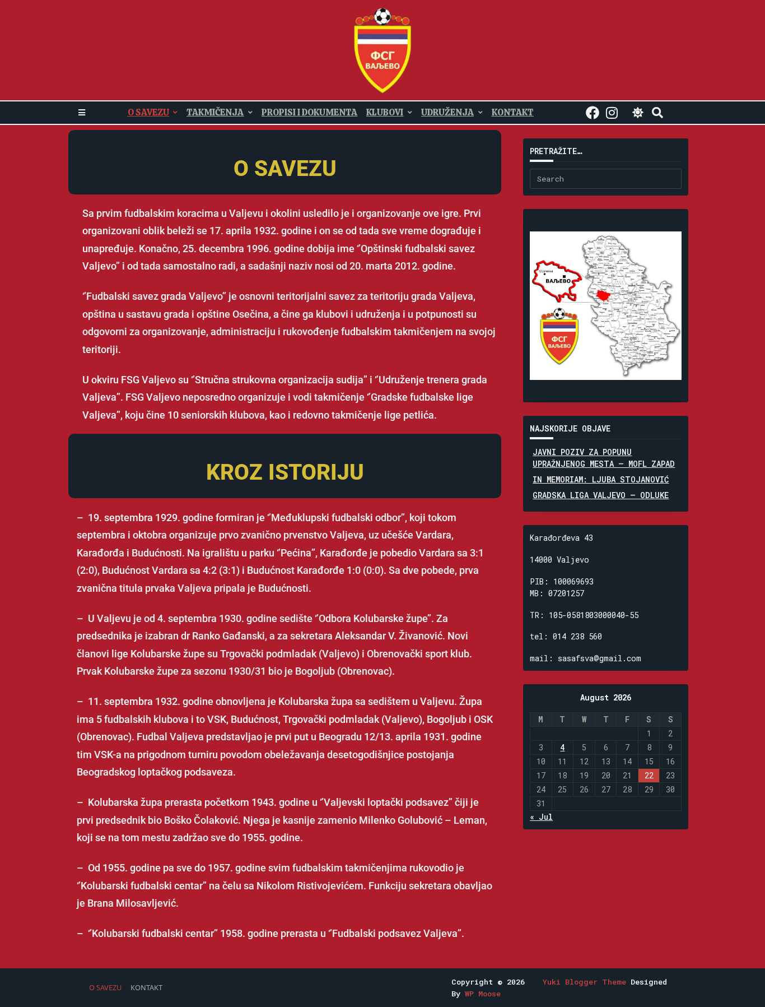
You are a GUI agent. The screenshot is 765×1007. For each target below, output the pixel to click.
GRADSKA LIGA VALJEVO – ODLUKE (601, 495)
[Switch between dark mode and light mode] (638, 113)
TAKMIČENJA (215, 112)
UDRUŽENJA (447, 112)
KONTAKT (513, 112)
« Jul (541, 816)
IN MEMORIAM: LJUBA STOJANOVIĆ (601, 479)
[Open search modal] (657, 113)
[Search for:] (606, 179)
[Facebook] (592, 113)
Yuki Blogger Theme (584, 982)
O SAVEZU (148, 112)
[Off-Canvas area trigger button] (82, 113)
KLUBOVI (384, 112)
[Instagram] (612, 113)
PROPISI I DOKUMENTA (309, 112)
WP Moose (483, 994)
